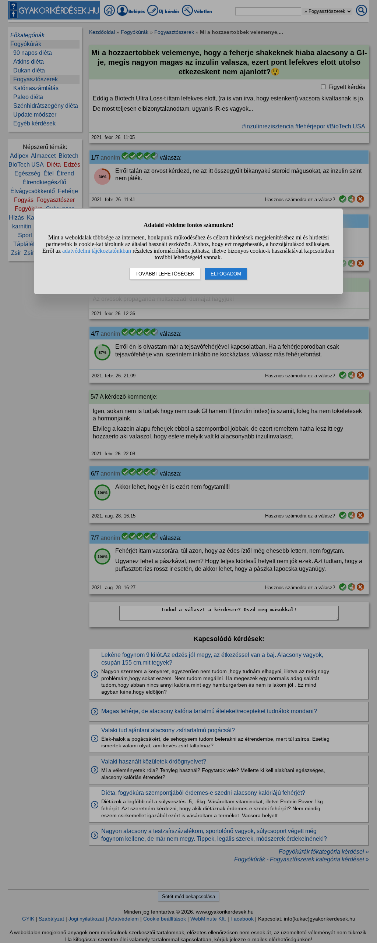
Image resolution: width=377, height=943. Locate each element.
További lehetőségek (164, 274)
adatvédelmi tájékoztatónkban (96, 251)
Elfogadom (226, 274)
